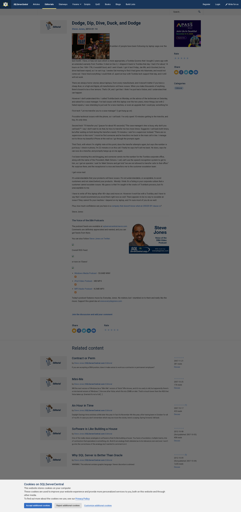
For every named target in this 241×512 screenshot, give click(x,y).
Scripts (87, 4)
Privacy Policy (82, 498)
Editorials (49, 4)
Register (206, 4)
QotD (97, 4)
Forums (75, 4)
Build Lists (130, 4)
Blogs (118, 4)
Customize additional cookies (98, 505)
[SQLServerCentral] (5, 4)
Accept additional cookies (38, 505)
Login (217, 4)
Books (108, 4)
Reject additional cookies (68, 505)
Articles (36, 4)
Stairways (63, 4)
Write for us (233, 4)
